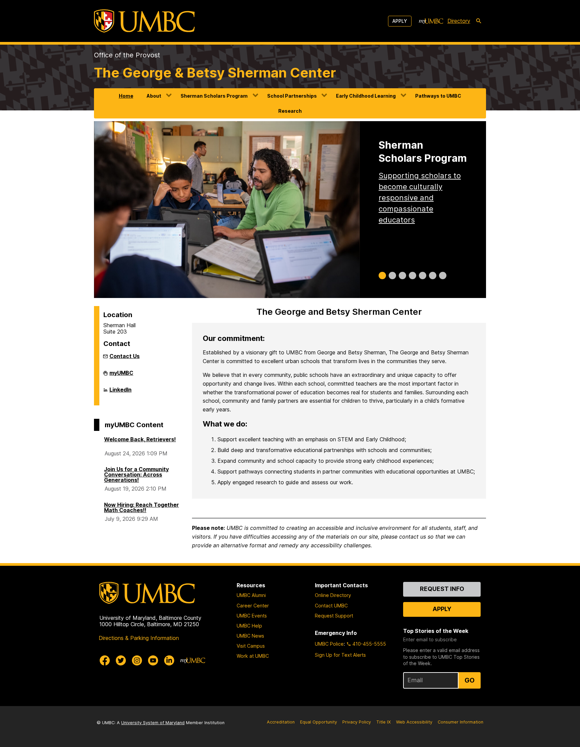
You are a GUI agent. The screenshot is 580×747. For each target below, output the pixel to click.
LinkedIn (120, 392)
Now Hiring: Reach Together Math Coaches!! (141, 507)
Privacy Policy (356, 722)
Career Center (253, 605)
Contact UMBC (331, 605)
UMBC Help (249, 626)
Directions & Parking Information (139, 638)
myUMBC (121, 375)
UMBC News (250, 636)
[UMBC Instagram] (137, 660)
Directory (459, 20)
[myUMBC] (431, 21)
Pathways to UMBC (438, 96)
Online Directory (333, 595)
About (154, 96)
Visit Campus (251, 646)
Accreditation (281, 722)
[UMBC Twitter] (120, 660)
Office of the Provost (127, 55)
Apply (399, 21)
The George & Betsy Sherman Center (215, 72)
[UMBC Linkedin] (169, 660)
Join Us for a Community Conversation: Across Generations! (136, 474)
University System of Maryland (153, 722)
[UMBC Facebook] (104, 660)
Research (290, 111)
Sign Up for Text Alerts (340, 655)
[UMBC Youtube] (153, 660)
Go (470, 680)
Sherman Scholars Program (214, 96)
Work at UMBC (253, 656)
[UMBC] (144, 21)
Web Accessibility (414, 722)
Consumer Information (460, 722)
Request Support (334, 615)
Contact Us (124, 356)
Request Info (442, 588)
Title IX (383, 722)
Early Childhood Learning (366, 96)
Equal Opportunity (318, 722)
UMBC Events (252, 615)
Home (126, 96)
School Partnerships (292, 96)
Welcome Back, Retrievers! (140, 439)
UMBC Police (329, 644)
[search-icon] (478, 21)
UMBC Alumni (251, 595)
